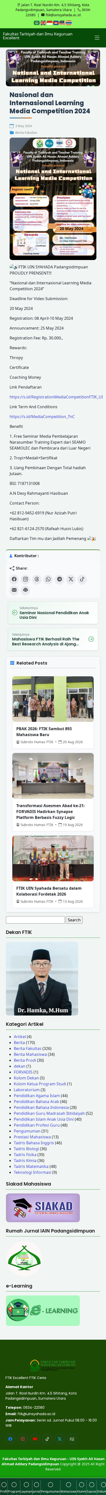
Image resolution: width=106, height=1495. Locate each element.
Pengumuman (27, 1131)
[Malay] (62, 22)
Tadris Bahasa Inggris (34, 1143)
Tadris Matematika (31, 1166)
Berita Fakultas (26, 132)
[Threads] (36, 579)
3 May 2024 (23, 126)
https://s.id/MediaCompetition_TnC (42, 416)
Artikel (20, 1036)
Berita (19, 1042)
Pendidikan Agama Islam (37, 1095)
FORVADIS (23, 1072)
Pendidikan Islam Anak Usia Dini (44, 1119)
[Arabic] (37, 22)
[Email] (14, 590)
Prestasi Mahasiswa (32, 1137)
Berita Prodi (25, 1060)
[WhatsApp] (48, 579)
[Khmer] (56, 22)
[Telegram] (59, 579)
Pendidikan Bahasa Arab (36, 1101)
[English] (43, 22)
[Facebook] (14, 579)
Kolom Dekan (26, 1078)
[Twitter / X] (70, 579)
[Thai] (69, 22)
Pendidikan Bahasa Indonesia (41, 1107)
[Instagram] (25, 579)
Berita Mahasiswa (30, 1054)
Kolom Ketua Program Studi (40, 1084)
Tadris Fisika (25, 1154)
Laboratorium (27, 1089)
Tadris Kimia (25, 1160)
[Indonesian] (50, 22)
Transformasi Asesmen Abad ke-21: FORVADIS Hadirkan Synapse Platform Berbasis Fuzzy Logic (50, 811)
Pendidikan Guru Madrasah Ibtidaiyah (49, 1113)
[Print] (25, 590)
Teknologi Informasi (32, 1172)
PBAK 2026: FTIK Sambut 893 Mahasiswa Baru (44, 731)
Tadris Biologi (26, 1148)
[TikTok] (82, 579)
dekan (19, 1066)
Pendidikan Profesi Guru (37, 1125)
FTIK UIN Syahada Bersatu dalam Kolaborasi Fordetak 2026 (49, 891)
